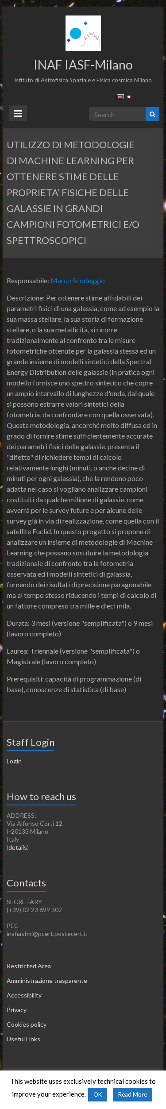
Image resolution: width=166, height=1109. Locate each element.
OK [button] (97, 1094)
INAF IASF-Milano (83, 64)
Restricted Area (29, 966)
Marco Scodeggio (77, 280)
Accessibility (24, 995)
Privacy (17, 1009)
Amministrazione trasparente (47, 980)
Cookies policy (26, 1024)
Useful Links (23, 1039)
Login (14, 761)
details (17, 847)
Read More (132, 1094)
